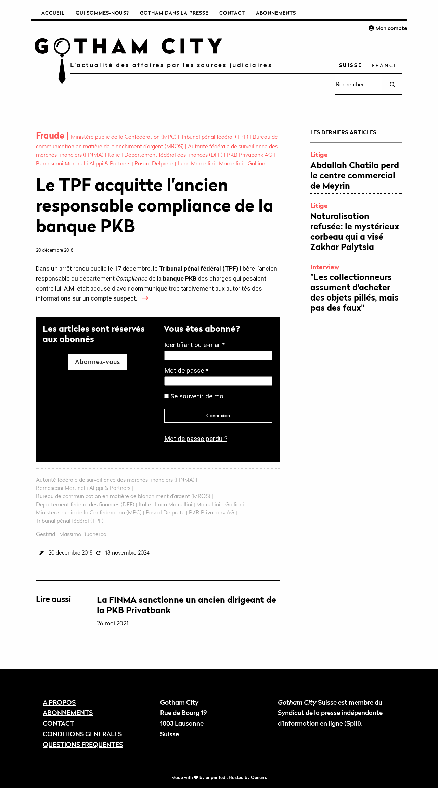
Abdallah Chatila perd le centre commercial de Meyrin (354, 175)
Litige (319, 154)
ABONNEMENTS (68, 712)
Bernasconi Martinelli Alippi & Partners (84, 163)
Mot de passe (188, 371)
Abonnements (276, 13)
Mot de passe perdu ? (195, 439)
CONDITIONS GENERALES (82, 734)
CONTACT (58, 723)
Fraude (51, 135)
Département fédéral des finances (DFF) (174, 154)
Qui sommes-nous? (102, 13)
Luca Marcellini (197, 163)
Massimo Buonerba (82, 534)
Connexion (218, 415)
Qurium (258, 777)
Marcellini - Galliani (243, 163)
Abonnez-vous (97, 361)
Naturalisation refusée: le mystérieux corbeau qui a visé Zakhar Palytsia (354, 231)
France (385, 65)
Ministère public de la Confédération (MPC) (124, 136)
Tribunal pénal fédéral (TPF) (215, 136)
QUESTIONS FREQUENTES (83, 744)
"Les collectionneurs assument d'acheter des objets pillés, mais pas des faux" (354, 292)
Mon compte (390, 28)
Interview (324, 267)
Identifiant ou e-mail (196, 346)
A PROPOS (59, 702)
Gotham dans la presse (174, 13)
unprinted (216, 777)
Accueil (53, 13)
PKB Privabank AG (250, 154)
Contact (232, 13)
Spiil (352, 723)
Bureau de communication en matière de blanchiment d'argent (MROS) (124, 496)
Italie (114, 154)
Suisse (350, 65)
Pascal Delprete (154, 163)
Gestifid (45, 534)
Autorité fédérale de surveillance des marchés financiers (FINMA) (116, 479)
